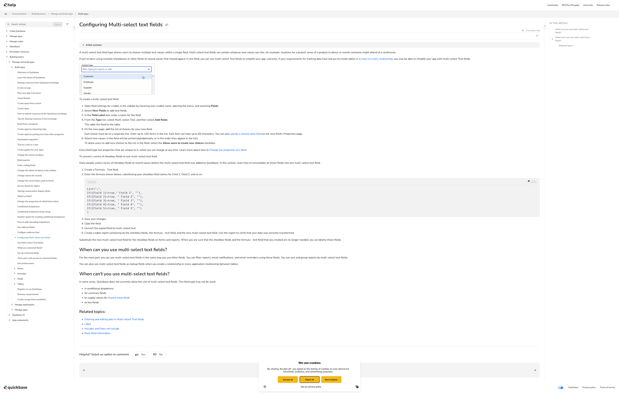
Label (87, 324)
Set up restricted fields (28, 253)
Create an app (24, 87)
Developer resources (19, 51)
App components (20, 320)
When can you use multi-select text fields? (572, 31)
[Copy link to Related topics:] (110, 312)
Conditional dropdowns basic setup (34, 211)
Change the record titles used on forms (35, 180)
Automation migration (27, 139)
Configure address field (28, 232)
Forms (20, 268)
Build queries (23, 160)
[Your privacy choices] (560, 387)
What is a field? (24, 196)
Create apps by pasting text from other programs (40, 134)
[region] (312, 197)
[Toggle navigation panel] (74, 27)
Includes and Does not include (101, 328)
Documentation (19, 13)
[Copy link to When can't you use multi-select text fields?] (174, 274)
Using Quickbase (17, 31)
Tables (20, 284)
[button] (34, 24)
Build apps (83, 13)
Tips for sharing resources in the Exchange (37, 118)
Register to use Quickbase (29, 289)
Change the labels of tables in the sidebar (36, 170)
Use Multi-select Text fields (30, 242)
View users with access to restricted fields (37, 258)
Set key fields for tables (28, 186)
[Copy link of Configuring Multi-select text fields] (166, 25)
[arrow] (552, 39)
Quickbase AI (18, 315)
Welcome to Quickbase (28, 72)
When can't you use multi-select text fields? (572, 39)
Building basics (39, 13)
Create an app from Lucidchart (31, 299)
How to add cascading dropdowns (33, 222)
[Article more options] (537, 36)
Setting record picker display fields (33, 191)
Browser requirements (28, 294)
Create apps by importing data (31, 129)
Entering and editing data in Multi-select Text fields (114, 319)
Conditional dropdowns (28, 206)
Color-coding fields (26, 165)
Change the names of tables (30, 155)
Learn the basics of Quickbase (31, 77)
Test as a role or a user (27, 144)
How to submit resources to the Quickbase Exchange (42, 113)
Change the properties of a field (227, 150)
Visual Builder (24, 98)
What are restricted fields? (30, 247)
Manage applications (24, 304)
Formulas (21, 273)
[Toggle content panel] (545, 26)
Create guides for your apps (30, 149)
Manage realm (16, 41)
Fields (20, 278)
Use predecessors (25, 263)
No (161, 354)
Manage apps (16, 36)
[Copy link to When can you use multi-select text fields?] (172, 250)
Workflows (15, 46)
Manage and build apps (62, 13)
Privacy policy (589, 387)
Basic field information (97, 333)
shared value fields (119, 298)
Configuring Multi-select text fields (33, 237)
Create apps (23, 108)
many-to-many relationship (377, 59)
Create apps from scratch (29, 103)
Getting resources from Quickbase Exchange (38, 82)
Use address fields (26, 227)
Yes (143, 354)
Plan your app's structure (29, 93)
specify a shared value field (245, 134)
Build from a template (27, 124)
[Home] (10, 5)
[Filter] (67, 24)
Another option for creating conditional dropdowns (41, 216)
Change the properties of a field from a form (37, 201)
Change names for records (29, 175)
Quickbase (573, 387)
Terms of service (607, 387)
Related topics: (566, 45)
